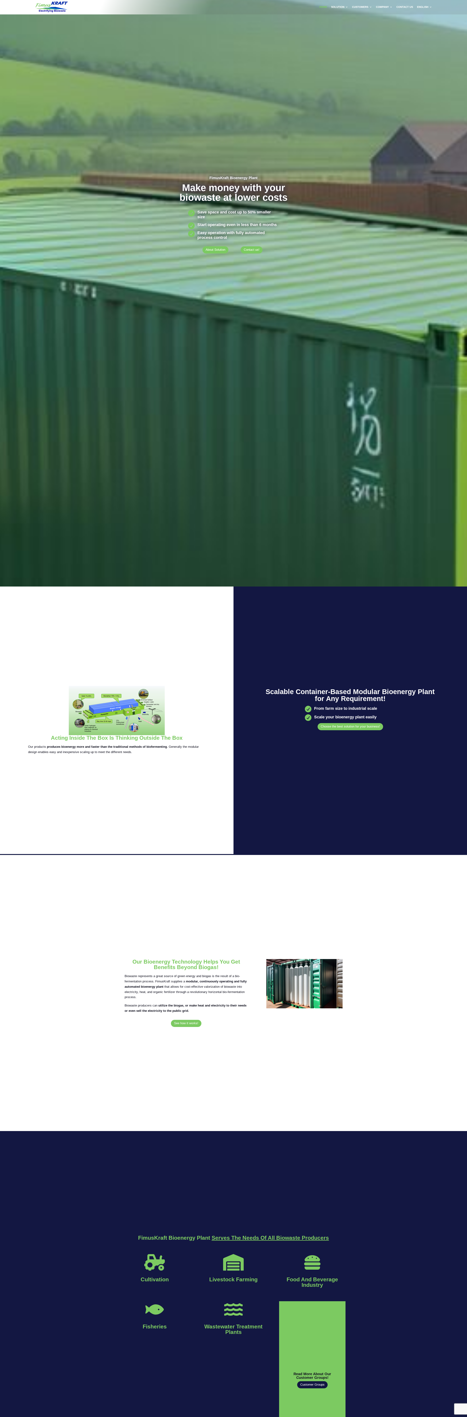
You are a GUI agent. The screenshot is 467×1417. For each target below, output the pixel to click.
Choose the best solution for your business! (350, 726)
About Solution (215, 249)
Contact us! (251, 249)
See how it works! (186, 1023)
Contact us (404, 6)
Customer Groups (312, 1384)
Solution (337, 6)
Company (382, 6)
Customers (360, 6)
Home (323, 6)
